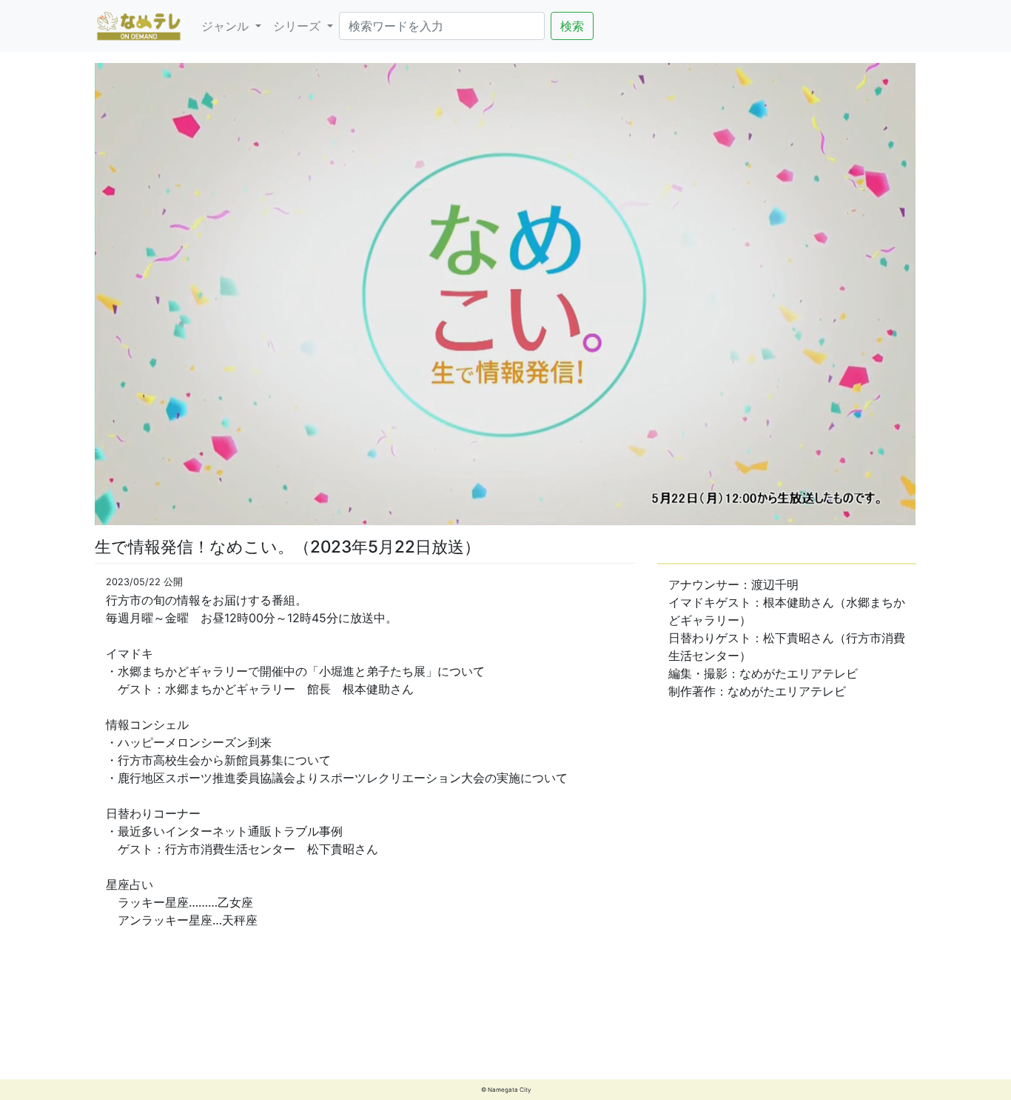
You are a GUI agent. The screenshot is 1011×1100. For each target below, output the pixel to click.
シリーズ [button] (298, 26)
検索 (572, 26)
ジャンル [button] (226, 26)
